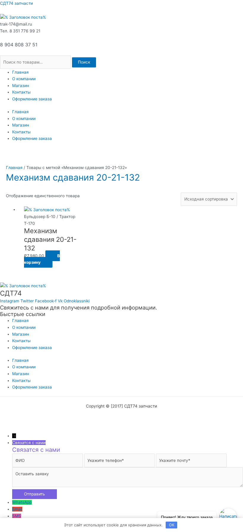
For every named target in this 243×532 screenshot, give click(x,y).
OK (171, 524)
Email (17, 509)
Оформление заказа (32, 99)
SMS (16, 516)
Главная (20, 72)
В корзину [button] (42, 259)
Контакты (21, 92)
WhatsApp (22, 502)
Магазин (20, 85)
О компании (24, 78)
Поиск (84, 62)
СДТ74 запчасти (16, 3)
